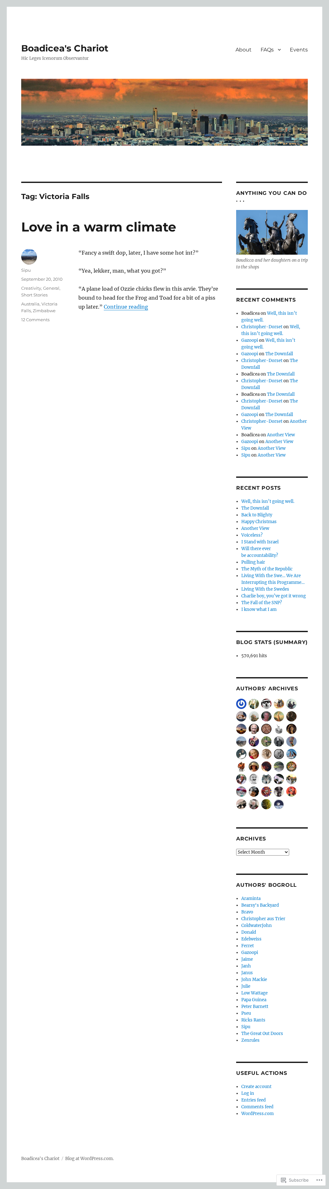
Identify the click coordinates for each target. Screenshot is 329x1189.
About (244, 50)
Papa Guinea (253, 1000)
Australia (30, 303)
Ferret (247, 945)
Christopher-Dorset (261, 327)
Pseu (246, 1013)
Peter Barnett (254, 1006)
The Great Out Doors (262, 1033)
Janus (247, 973)
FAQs (267, 50)
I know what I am (259, 609)
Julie (245, 986)
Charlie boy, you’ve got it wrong (273, 596)
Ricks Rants (253, 1020)
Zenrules (250, 1040)
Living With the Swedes (265, 589)
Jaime (247, 959)
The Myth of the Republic (267, 569)
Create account (256, 1086)
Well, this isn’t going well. (267, 501)
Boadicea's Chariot (64, 48)
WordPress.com (257, 1113)
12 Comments (35, 319)
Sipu (26, 270)
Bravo (247, 912)
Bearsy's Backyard (260, 905)
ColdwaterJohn (256, 925)
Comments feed (257, 1107)
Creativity (31, 288)
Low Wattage (254, 993)
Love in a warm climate (98, 227)
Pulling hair (253, 562)
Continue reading (126, 307)
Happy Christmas (259, 521)
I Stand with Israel (260, 542)
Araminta (251, 898)
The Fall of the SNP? (261, 602)
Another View (281, 435)
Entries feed (253, 1100)
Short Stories (34, 294)
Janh (246, 966)
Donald (248, 932)
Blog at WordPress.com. (89, 1158)
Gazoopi (249, 340)
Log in (247, 1093)
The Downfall (279, 354)
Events (299, 50)
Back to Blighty (256, 515)
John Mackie (254, 979)
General (51, 288)
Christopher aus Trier (263, 918)
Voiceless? (251, 535)
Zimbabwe (44, 310)
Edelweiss (251, 939)
